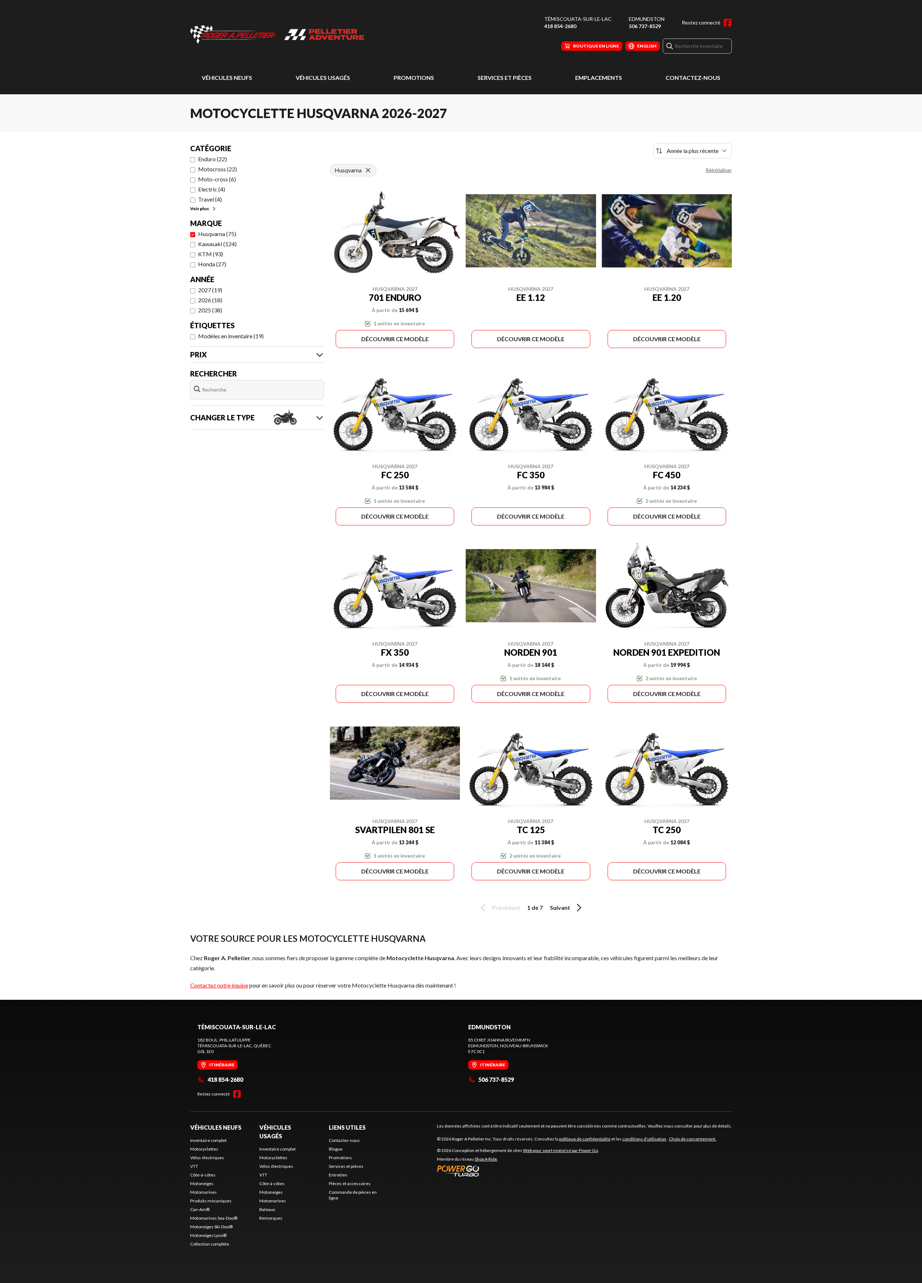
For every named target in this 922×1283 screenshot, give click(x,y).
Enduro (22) (212, 158)
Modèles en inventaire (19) (231, 336)
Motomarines (203, 1192)
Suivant (560, 907)
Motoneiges (202, 1183)
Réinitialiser (719, 170)
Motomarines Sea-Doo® (213, 1218)
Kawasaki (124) (217, 243)
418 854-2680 (560, 26)
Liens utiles (347, 1127)
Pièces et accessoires (350, 1183)
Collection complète (209, 1244)
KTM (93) (210, 253)
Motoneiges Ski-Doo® (211, 1226)
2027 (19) (210, 289)
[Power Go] (518, 1170)
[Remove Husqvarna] (368, 170)
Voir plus (199, 208)
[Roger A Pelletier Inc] (280, 34)
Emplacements (598, 77)
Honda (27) (212, 264)
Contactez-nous (693, 77)
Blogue (336, 1149)
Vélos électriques (207, 1157)
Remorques (270, 1218)
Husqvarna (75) (217, 233)
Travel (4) (210, 199)
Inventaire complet (208, 1140)
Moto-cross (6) (217, 179)
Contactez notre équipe (219, 985)
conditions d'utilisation (644, 1139)
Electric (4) (211, 189)
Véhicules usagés (323, 77)
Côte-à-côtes (202, 1175)
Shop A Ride (486, 1159)
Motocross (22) (217, 169)
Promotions (414, 77)
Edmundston (646, 19)
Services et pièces (505, 77)
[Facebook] (727, 22)
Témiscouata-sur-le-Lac (578, 19)
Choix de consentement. (692, 1139)
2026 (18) (210, 300)
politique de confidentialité (584, 1139)
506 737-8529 (645, 26)
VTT (194, 1166)
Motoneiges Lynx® (208, 1235)
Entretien (338, 1175)
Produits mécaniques (211, 1200)
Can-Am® (200, 1209)
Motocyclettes (204, 1149)
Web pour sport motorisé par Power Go (560, 1150)
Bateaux (267, 1209)
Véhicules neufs (227, 77)
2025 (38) (210, 310)
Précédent (506, 907)
